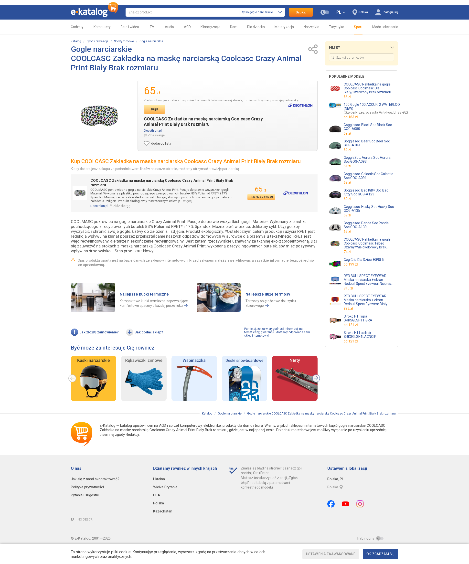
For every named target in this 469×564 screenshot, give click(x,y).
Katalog (76, 41)
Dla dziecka (256, 27)
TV (152, 27)
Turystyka (336, 27)
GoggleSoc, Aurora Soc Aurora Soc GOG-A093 (367, 159)
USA (156, 495)
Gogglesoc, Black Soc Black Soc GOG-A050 (368, 127)
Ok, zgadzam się (380, 554)
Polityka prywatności (87, 487)
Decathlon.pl (153, 130)
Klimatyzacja (210, 27)
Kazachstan (162, 511)
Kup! (154, 109)
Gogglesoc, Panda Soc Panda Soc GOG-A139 (366, 225)
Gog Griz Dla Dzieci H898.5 (364, 260)
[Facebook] (331, 504)
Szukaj (301, 12)
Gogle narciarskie (151, 41)
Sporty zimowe (124, 41)
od (351, 117)
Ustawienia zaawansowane (330, 554)
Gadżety (77, 27)
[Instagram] (360, 504)
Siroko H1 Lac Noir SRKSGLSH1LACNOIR (360, 335)
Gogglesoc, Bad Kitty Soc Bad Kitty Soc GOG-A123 (366, 192)
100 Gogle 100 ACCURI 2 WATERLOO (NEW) (376, 108)
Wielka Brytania (165, 487)
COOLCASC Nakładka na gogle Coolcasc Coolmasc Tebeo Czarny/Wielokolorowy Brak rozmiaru (367, 243)
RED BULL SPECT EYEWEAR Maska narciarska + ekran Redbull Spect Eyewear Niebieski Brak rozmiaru (369, 280)
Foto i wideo (130, 27)
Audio (169, 27)
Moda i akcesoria (385, 27)
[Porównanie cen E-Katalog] (94, 12)
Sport (358, 27)
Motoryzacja (284, 27)
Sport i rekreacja (97, 41)
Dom (233, 27)
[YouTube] (345, 503)
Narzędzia (311, 27)
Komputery (102, 27)
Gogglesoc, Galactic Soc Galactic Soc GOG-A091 (368, 176)
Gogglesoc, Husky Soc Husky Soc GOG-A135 (369, 209)
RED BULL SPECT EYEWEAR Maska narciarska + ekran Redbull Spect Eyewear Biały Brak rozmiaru (365, 300)
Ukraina (159, 479)
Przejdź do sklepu (261, 196)
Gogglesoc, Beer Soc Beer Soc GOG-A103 (367, 143)
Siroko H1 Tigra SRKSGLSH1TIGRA (358, 318)
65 (261, 189)
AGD (187, 27)
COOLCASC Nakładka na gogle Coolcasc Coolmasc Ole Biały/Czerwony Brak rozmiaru (367, 88)
